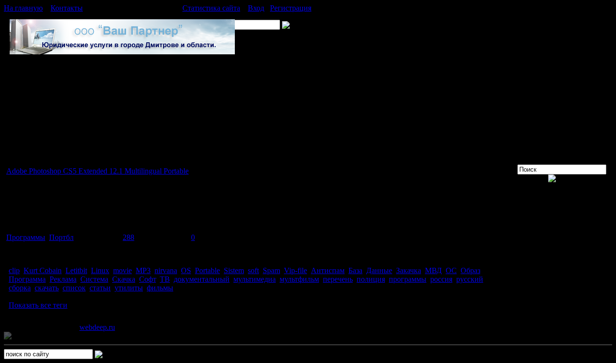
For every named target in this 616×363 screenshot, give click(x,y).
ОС (451, 270)
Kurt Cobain (43, 270)
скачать (47, 288)
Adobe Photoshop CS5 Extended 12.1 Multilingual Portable (97, 171)
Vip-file (295, 270)
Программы (25, 237)
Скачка (123, 279)
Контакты (67, 8)
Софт (147, 279)
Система (94, 279)
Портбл (61, 237)
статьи (100, 288)
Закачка (408, 270)
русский (469, 279)
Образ (470, 270)
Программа (27, 279)
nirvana (165, 270)
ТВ (165, 279)
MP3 (143, 270)
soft (253, 270)
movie (122, 270)
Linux (100, 270)
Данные (379, 270)
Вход (256, 8)
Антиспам (328, 270)
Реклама (63, 279)
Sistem (234, 270)
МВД (433, 270)
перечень (338, 279)
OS (186, 270)
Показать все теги (38, 305)
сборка (20, 288)
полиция (371, 279)
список (74, 288)
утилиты (129, 288)
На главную (23, 8)
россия (441, 279)
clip (14, 270)
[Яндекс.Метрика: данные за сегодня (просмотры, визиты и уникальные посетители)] (35, 336)
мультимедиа (254, 279)
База (355, 270)
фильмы (160, 288)
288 (128, 237)
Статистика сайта (211, 8)
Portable (207, 270)
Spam (271, 270)
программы (407, 279)
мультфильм (299, 279)
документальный (202, 279)
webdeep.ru (97, 327)
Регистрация (290, 8)
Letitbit (76, 270)
